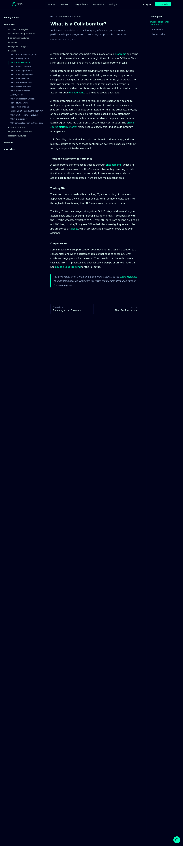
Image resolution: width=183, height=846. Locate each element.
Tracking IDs (157, 29)
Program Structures (17, 135)
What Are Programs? (19, 58)
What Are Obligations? (20, 86)
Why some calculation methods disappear (29, 123)
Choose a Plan (163, 4)
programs (120, 54)
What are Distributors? (20, 66)
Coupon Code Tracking (68, 266)
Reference (12, 42)
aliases (74, 228)
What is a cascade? (18, 119)
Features (51, 4)
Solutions (63, 4)
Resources (97, 4)
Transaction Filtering (19, 107)
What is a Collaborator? (21, 62)
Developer (9, 142)
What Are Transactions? (20, 82)
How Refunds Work (18, 102)
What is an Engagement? (21, 74)
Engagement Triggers (18, 46)
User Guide (9, 24)
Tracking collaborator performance (159, 23)
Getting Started (11, 17)
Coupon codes (158, 34)
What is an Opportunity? (21, 70)
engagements (77, 92)
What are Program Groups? (22, 98)
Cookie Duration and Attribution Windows (29, 111)
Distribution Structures (18, 38)
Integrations (80, 4)
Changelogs (9, 149)
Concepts (12, 50)
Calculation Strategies (18, 29)
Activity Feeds (16, 94)
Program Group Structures (20, 131)
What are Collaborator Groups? (24, 115)
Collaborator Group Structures (21, 33)
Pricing (112, 4)
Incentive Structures (17, 127)
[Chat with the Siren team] (176, 839)
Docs (52, 16)
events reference (128, 276)
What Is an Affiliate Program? (23, 54)
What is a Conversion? (20, 78)
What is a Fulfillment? (20, 90)
